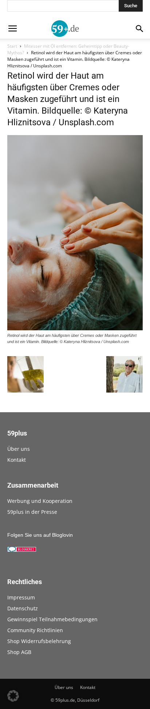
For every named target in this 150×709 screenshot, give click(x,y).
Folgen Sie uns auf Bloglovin (40, 535)
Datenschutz (22, 608)
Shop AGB (19, 652)
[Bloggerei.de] (21, 550)
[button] (13, 696)
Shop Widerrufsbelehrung (39, 641)
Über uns (18, 448)
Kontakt (16, 459)
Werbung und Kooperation (39, 500)
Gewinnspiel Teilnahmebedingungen (52, 619)
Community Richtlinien (35, 630)
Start (12, 46)
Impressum (21, 597)
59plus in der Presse (32, 511)
